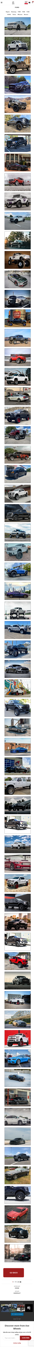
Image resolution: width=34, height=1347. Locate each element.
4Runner (20, 14)
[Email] (29, 2)
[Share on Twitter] (17, 1282)
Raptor (8, 11)
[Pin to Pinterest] (18, 1282)
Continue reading (17, 1343)
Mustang (13, 11)
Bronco (26, 14)
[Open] (5, 1308)
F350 (19, 11)
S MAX (9, 14)
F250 (23, 11)
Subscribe (25, 1338)
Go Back (14, 1273)
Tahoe (14, 14)
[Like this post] (13, 1282)
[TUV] (26, 2)
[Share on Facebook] (15, 1282)
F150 (28, 11)
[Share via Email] (20, 1282)
